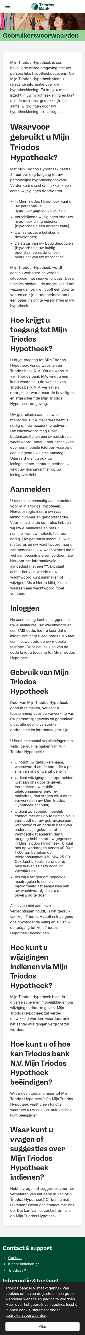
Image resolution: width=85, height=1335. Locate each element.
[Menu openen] (8, 6)
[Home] (42, 6)
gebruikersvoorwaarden (25, 1315)
